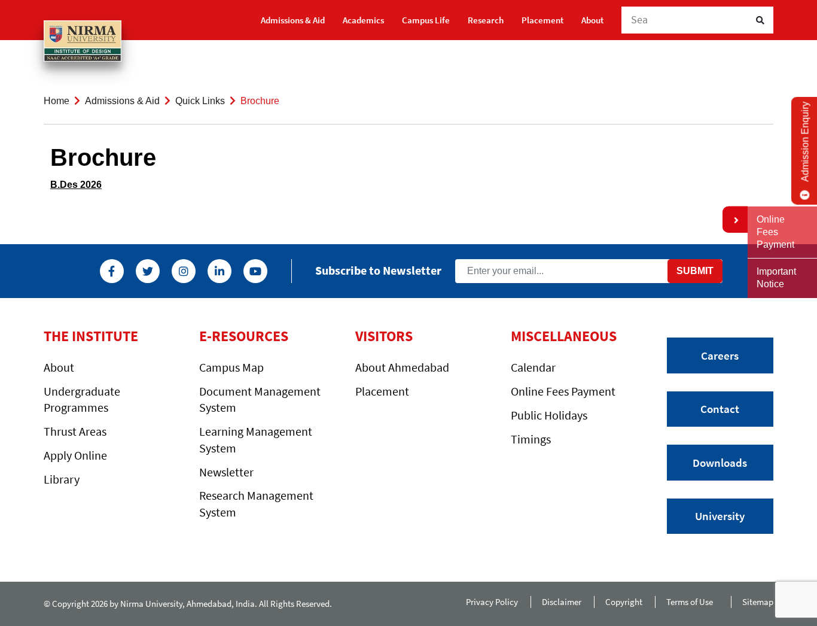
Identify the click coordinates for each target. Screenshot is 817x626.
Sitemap (757, 601)
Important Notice (776, 277)
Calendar (533, 367)
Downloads (720, 462)
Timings (531, 438)
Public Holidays (549, 415)
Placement (542, 20)
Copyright (623, 601)
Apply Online (75, 455)
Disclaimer (561, 601)
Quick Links (200, 101)
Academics (363, 20)
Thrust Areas (75, 431)
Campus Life (426, 20)
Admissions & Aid (293, 20)
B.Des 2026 (76, 185)
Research (486, 20)
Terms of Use (692, 601)
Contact (719, 409)
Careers (720, 355)
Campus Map (231, 367)
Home (56, 101)
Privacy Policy (492, 601)
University (720, 516)
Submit (695, 271)
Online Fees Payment (563, 391)
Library (62, 479)
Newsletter (226, 471)
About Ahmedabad (402, 367)
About (592, 20)
